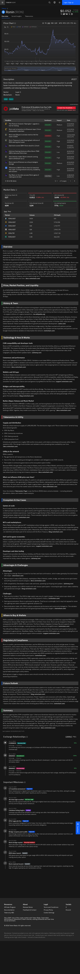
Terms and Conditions (51, 907)
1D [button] (43, 23)
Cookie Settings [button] (49, 913)
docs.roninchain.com (33, 278)
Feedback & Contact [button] (30, 910)
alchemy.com (36, 353)
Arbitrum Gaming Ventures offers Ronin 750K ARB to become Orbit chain (24, 152)
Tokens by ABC (9, 913)
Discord (68, 910)
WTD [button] (60, 23)
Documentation (9, 910)
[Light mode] (59, 2)
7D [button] (46, 23)
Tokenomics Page (21, 491)
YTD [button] (71, 23)
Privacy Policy (48, 910)
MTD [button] (64, 23)
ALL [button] (75, 23)
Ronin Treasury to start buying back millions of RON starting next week (24, 141)
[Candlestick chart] (8, 27)
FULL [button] (74, 737)
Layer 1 (18, 92)
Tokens (4, 8)
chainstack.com (71, 269)
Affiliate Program (10, 907)
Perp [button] (9, 211)
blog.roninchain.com (26, 396)
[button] (78, 828)
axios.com (62, 324)
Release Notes (28, 907)
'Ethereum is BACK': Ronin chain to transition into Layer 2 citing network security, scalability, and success (24, 169)
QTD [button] (68, 23)
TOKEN (11, 2)
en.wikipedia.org (39, 314)
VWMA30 (26, 27)
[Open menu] (2, 2)
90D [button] (52, 23)
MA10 (14, 27)
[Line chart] (5, 27)
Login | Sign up (68, 2)
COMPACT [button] (69, 737)
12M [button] (55, 23)
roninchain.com (49, 331)
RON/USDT (12, 218)
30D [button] (48, 23)
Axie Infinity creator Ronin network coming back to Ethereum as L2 (23, 157)
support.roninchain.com (64, 381)
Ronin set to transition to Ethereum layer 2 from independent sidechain (25, 130)
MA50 (19, 27)
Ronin (17, 95)
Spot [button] (5, 211)
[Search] (49, 2)
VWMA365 (34, 27)
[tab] (6, 16)
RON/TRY (11, 233)
